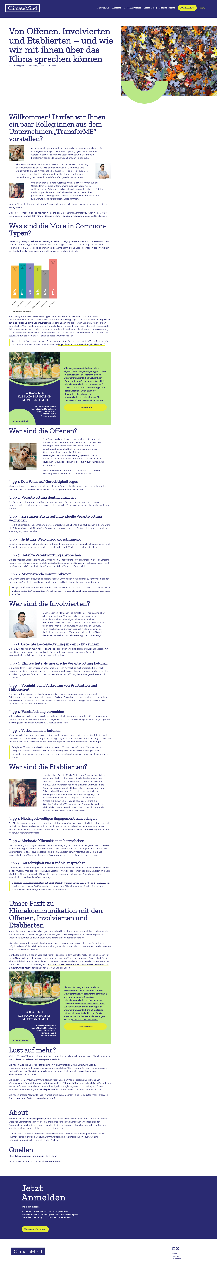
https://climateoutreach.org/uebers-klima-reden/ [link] (33, 1156)
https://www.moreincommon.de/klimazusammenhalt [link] (35, 1161)
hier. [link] (56, 1140)
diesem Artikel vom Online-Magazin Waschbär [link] (37, 1059)
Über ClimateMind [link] (132, 8)
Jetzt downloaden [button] (85, 407)
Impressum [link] (176, 1256)
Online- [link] (12, 1071)
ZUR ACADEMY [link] (187, 7)
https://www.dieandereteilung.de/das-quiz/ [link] (81, 344)
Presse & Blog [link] (150, 8)
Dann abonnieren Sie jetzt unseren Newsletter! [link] (32, 1098)
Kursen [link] (20, 1071)
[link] (22, 9)
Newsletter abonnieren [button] (35, 1229)
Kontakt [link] (174, 1253)
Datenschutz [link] (176, 1259)
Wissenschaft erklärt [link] (47, 66)
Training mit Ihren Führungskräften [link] (62, 1083)
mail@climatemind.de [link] (51, 1089)
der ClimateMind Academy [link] (37, 1071)
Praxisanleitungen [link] (29, 66)
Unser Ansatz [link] (103, 8)
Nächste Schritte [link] (167, 8)
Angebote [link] (116, 8)
